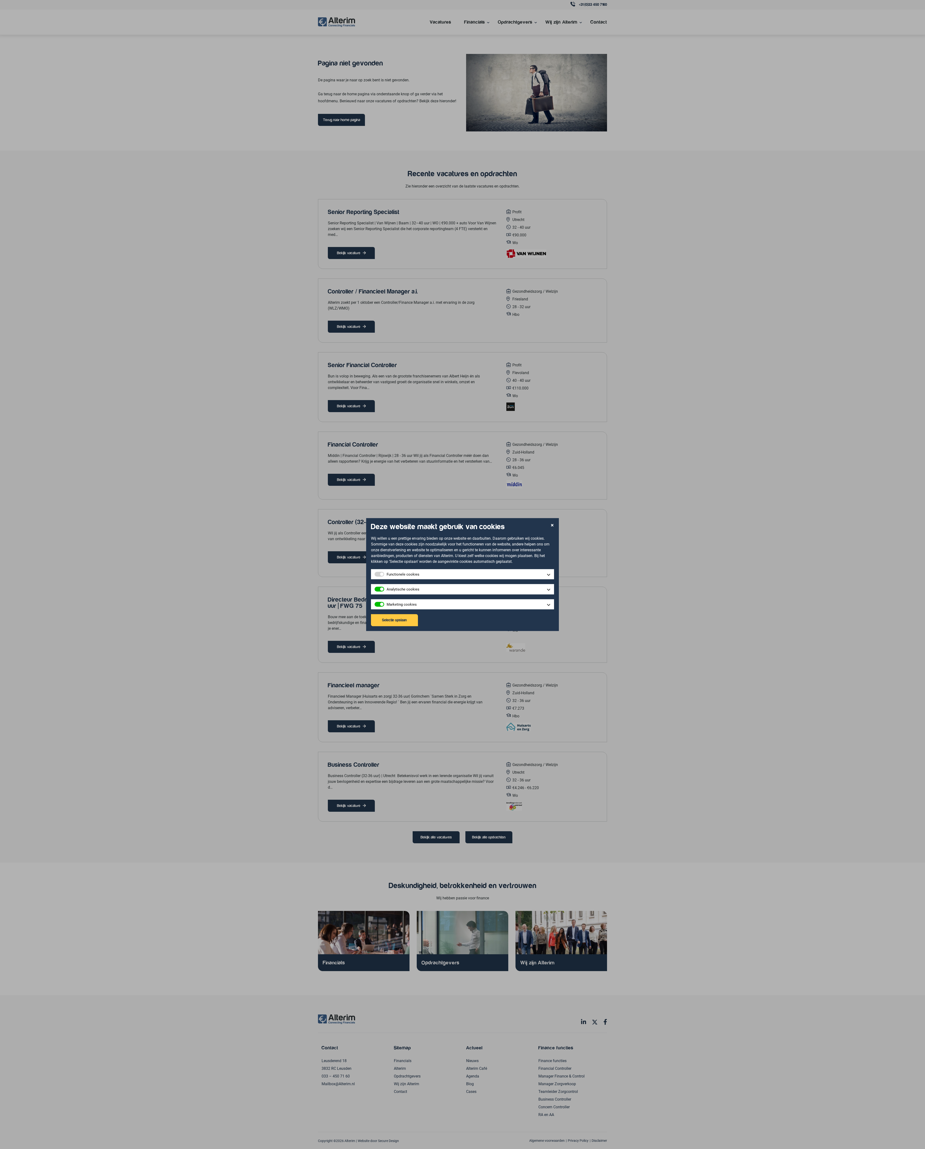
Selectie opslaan (394, 620)
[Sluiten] (552, 525)
